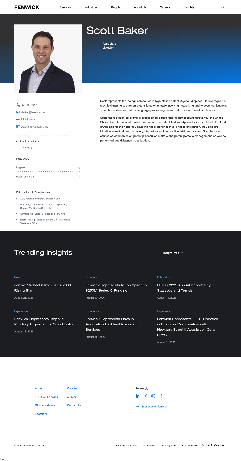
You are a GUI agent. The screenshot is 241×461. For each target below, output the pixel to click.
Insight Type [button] (171, 253)
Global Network (45, 405)
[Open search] (222, 7)
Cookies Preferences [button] (213, 445)
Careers (165, 7)
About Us (140, 7)
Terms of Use (150, 445)
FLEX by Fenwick (46, 397)
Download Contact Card (34, 126)
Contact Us (74, 405)
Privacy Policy (189, 445)
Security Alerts (169, 445)
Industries (91, 7)
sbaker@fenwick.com (33, 112)
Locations (41, 414)
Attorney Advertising (126, 445)
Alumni (71, 397)
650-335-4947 (29, 105)
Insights (189, 7)
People (115, 7)
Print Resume (28, 119)
